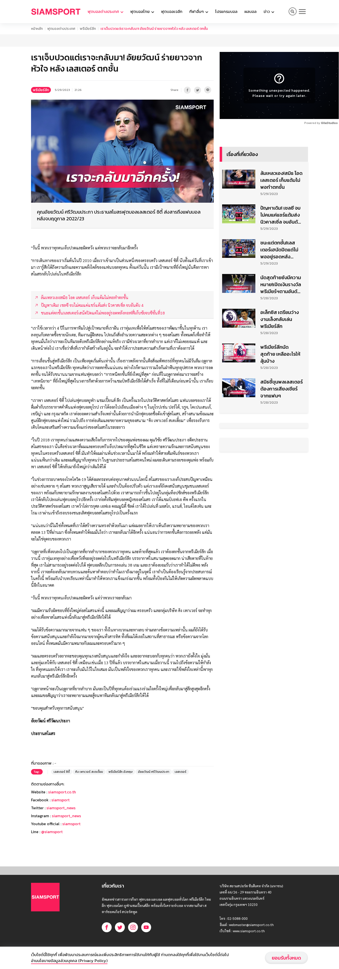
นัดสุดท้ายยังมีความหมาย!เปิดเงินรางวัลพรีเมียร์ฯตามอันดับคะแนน (280, 284)
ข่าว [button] (267, 11)
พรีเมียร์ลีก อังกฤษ (120, 772)
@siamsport (52, 832)
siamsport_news (60, 808)
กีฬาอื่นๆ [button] (197, 11)
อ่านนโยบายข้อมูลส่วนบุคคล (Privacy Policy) (69, 961)
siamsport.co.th (62, 792)
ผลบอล (250, 11)
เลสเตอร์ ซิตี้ (62, 772)
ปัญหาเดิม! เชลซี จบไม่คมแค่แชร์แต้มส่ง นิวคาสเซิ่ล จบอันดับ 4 (280, 214)
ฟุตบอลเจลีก (171, 11)
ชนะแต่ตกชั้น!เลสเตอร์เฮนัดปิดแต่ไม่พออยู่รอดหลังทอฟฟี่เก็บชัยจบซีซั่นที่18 (279, 249)
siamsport (60, 800)
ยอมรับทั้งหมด (286, 958)
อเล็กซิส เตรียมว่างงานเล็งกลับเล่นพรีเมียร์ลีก (279, 319)
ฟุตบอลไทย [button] (140, 11)
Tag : (37, 772)
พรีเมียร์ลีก (88, 28)
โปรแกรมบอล (226, 11)
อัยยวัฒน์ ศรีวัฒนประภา (153, 772)
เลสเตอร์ (180, 772)
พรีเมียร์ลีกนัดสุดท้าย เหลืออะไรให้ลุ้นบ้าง (280, 354)
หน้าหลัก (37, 28)
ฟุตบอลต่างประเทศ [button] (104, 11)
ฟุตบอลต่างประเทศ (61, 28)
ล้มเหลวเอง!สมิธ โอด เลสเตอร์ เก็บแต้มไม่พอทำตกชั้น (281, 180)
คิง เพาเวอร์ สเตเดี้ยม (89, 772)
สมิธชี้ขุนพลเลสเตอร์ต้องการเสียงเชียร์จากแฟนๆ (281, 388)
